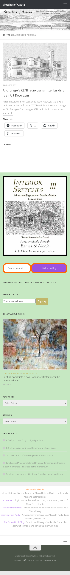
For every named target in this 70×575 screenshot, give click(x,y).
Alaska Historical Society (13, 493)
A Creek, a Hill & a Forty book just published (25, 440)
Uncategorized (29, 373)
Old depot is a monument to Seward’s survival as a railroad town (34, 474)
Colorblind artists (12, 373)
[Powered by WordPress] (25, 560)
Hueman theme (49, 560)
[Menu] (65, 4)
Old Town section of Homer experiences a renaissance (29, 455)
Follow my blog (49, 268)
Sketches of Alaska (13, 4)
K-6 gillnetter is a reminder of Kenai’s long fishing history (31, 447)
